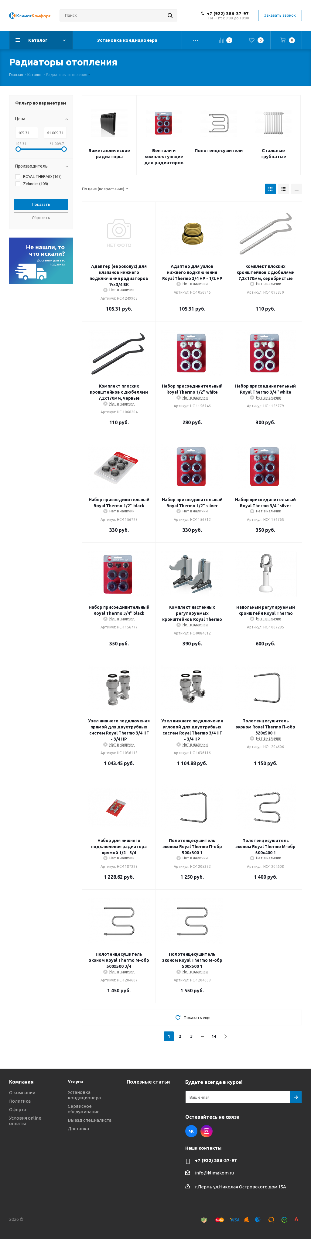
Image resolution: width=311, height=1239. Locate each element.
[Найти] (170, 15)
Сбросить (41, 217)
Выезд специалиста (89, 1120)
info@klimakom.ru (214, 1172)
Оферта (17, 1109)
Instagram (206, 1131)
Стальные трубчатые (273, 153)
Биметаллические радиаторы (109, 153)
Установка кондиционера (84, 1095)
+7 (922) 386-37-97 (228, 13)
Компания (21, 1081)
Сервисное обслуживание (84, 1109)
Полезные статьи (148, 1081)
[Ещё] (195, 40)
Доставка (78, 1128)
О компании (22, 1092)
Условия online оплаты (25, 1120)
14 (213, 1036)
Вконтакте (191, 1131)
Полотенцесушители (219, 150)
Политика (20, 1101)
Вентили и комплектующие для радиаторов (163, 156)
